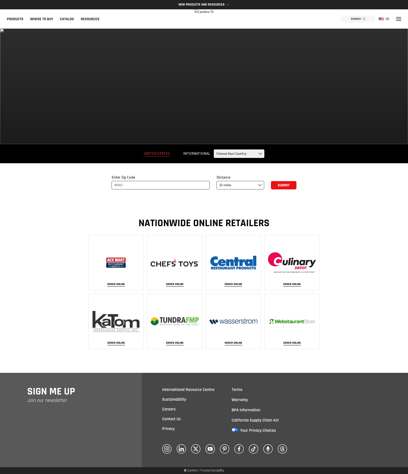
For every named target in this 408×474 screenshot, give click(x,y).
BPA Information (246, 410)
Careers (169, 409)
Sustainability (174, 399)
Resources (90, 19)
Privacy (168, 428)
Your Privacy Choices (258, 430)
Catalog (67, 19)
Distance (223, 177)
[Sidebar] (399, 18)
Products (15, 19)
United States (157, 153)
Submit (284, 185)
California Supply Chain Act (255, 420)
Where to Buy (41, 19)
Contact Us (171, 419)
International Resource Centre (188, 389)
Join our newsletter (47, 400)
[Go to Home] (204, 18)
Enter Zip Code (123, 177)
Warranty (240, 400)
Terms (237, 389)
